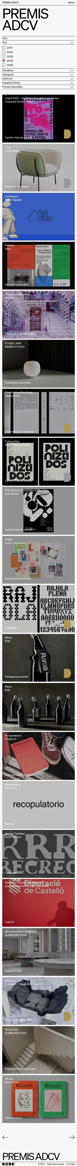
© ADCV (41, 1164)
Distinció (7, 78)
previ (5, 1137)
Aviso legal (70, 1164)
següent (72, 1137)
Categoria (7, 74)
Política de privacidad (55, 1164)
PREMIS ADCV (10, 2)
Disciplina (7, 70)
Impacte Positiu (11, 82)
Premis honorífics (12, 86)
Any (4, 42)
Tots (4, 38)
